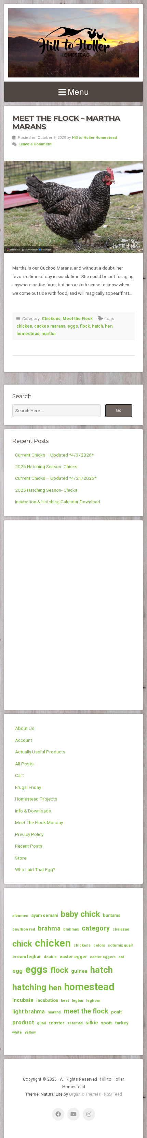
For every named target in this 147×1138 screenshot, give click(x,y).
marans (54, 1012)
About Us (24, 728)
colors (99, 945)
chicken (24, 326)
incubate (23, 1000)
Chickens (51, 318)
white (17, 1032)
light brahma (28, 1011)
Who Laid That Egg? (35, 869)
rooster (57, 1022)
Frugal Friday (28, 787)
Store (20, 858)
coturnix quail (120, 945)
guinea (79, 971)
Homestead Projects (36, 799)
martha (48, 333)
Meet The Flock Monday (39, 822)
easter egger (73, 956)
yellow (30, 1032)
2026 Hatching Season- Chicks (46, 466)
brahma (49, 928)
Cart (19, 775)
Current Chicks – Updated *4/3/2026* (54, 455)
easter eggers (103, 957)
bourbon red (23, 929)
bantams (111, 915)
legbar (77, 1000)
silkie (91, 1023)
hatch (97, 326)
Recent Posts (28, 846)
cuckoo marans (49, 326)
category (96, 928)
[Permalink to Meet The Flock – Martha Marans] (73, 207)
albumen (20, 915)
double (50, 957)
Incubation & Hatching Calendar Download (57, 501)
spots (106, 1022)
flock (85, 326)
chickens (82, 945)
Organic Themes (85, 1094)
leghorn (93, 1000)
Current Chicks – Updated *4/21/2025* (55, 478)
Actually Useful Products (40, 751)
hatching (29, 987)
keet (65, 1000)
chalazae (120, 929)
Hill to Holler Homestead (94, 137)
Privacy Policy (29, 834)
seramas (75, 1023)
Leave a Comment (35, 144)
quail (41, 1023)
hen (108, 326)
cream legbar (26, 956)
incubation (47, 1000)
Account (23, 740)
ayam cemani (44, 915)
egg (17, 971)
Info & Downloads (33, 810)
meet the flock (86, 1011)
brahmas (71, 929)
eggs (72, 326)
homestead (27, 333)
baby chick (80, 914)
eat (121, 957)
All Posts (24, 763)
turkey (121, 1022)
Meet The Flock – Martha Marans (66, 122)
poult (116, 1011)
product (23, 1022)
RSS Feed (113, 1094)
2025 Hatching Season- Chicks (46, 490)
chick (22, 944)
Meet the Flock (78, 318)
